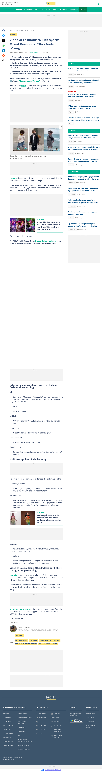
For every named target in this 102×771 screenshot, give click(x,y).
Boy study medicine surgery (26, 644)
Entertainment (24, 9)
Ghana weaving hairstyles (49, 640)
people (23, 86)
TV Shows (63, 9)
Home (12, 30)
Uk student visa (21, 640)
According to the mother (21, 609)
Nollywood (74, 9)
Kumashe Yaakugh (33, 52)
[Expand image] (60, 127)
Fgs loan (33, 640)
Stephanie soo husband (48, 644)
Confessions (72, 229)
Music (55, 9)
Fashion (83, 9)
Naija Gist (19, 635)
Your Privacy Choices (53, 770)
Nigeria (71, 86)
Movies (48, 9)
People (71, 141)
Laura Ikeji (14, 575)
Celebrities (39, 9)
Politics (71, 74)
